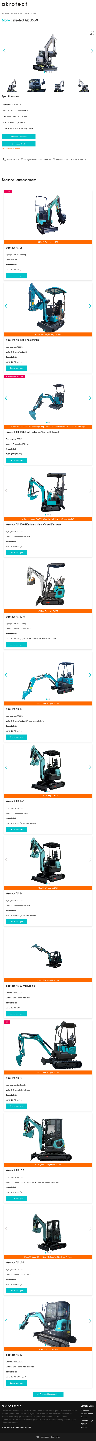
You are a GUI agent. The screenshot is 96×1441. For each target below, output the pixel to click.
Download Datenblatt (18, 137)
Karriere (84, 1427)
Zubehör (84, 1417)
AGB (37, 1437)
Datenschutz (55, 1437)
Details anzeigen (16, 276)
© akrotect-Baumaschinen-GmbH (16, 1427)
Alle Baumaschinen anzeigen (48, 1394)
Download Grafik (18, 144)
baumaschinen (16, 13)
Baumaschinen (87, 1414)
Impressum (45, 1437)
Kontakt (84, 1424)
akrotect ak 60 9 (30, 13)
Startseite (5, 13)
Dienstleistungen (87, 1420)
